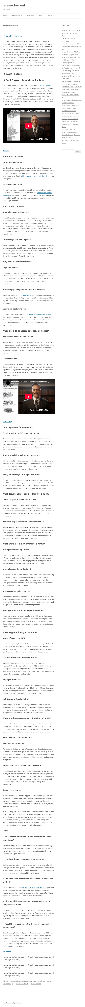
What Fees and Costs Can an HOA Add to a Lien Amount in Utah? (71, 33)
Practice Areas (17, 16)
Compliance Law (24, 981)
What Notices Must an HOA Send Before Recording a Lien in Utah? (72, 46)
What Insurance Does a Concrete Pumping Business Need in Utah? (71, 134)
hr (12, 984)
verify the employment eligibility (40, 314)
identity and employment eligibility (35, 176)
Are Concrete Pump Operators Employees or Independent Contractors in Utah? (72, 89)
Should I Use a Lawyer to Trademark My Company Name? (70, 124)
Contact (51, 16)
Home (5, 16)
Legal (41, 16)
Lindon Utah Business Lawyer (71, 65)
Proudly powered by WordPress (12, 1003)
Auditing (40, 981)
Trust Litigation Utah (68, 129)
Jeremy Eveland (14, 5)
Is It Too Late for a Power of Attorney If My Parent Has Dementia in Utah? (71, 70)
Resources (30, 16)
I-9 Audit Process (12, 36)
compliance (47, 981)
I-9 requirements (25, 295)
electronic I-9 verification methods (33, 888)
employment (7, 984)
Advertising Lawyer (68, 63)
